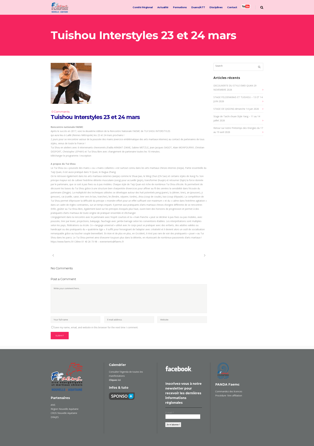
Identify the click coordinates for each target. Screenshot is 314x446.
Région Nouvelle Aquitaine (64, 408)
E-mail (169, 412)
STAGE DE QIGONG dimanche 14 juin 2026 (236, 108)
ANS (53, 404)
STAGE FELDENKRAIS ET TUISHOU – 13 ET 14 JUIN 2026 (238, 99)
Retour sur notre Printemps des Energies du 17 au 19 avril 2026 (238, 130)
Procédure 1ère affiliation (228, 395)
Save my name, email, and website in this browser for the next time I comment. (96, 327)
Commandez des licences (228, 391)
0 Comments (61, 111)
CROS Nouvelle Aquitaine (64, 413)
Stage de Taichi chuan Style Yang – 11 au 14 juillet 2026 (236, 118)
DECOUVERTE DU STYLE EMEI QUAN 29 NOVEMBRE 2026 (234, 87)
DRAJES (55, 417)
